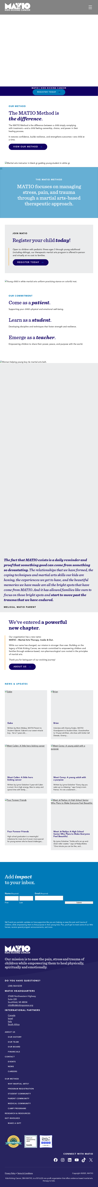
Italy (10, 1021)
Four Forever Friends (18, 831)
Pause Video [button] (46, 51)
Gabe (10, 723)
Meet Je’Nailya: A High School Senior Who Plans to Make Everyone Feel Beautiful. (71, 834)
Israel (10, 1018)
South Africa (14, 1024)
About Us (20, 666)
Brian (56, 723)
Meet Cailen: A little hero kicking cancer (20, 778)
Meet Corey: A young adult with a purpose (69, 778)
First (6, 902)
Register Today (46, 92)
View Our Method (25, 146)
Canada (11, 1015)
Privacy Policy (10, 1173)
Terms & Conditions (25, 1173)
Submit (79, 903)
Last (21, 902)
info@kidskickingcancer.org (20, 1005)
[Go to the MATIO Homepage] (17, 7)
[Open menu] (90, 7)
